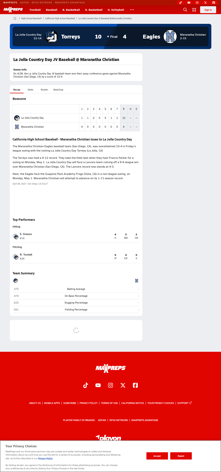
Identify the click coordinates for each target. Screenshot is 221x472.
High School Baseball (31, 18)
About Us (35, 403)
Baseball (51, 10)
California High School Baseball (60, 18)
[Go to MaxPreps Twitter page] (123, 386)
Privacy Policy (89, 403)
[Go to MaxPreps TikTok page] (85, 386)
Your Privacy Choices (160, 402)
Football (35, 10)
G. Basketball (94, 10)
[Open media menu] (194, 9)
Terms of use (109, 403)
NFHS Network (42, 2)
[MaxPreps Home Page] (15, 18)
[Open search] (185, 9)
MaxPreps (10, 2)
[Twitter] (205, 2)
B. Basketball (71, 10)
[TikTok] (180, 2)
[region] (110, 456)
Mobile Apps (52, 403)
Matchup (58, 89)
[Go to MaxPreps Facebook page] (135, 386)
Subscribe (69, 403)
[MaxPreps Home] (13, 9)
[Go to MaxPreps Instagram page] (110, 386)
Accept (157, 455)
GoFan (24, 2)
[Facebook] (214, 2)
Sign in (208, 9)
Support (182, 403)
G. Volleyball (116, 10)
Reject (181, 455)
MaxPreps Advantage (70, 2)
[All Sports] (132, 9)
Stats (30, 89)
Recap (16, 89)
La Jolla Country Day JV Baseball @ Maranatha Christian (105, 18)
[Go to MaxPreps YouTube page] (98, 386)
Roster (44, 89)
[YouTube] (189, 2)
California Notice (132, 403)
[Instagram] (197, 2)
